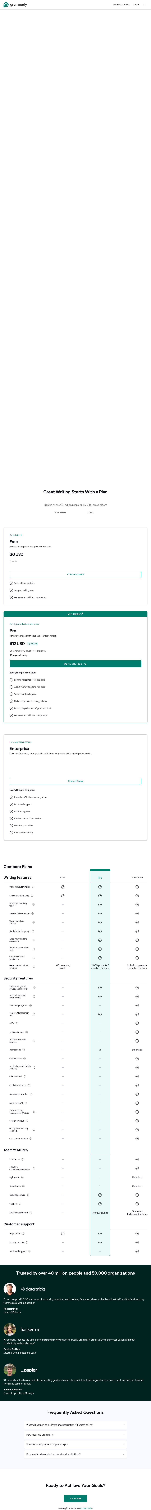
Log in (136, 4)
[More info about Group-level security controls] (34, 1129)
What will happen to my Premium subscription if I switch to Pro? (59, 1425)
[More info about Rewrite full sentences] (32, 913)
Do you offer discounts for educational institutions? (53, 1454)
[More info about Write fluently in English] (33, 922)
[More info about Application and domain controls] (34, 1067)
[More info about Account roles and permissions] (34, 996)
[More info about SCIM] (17, 1023)
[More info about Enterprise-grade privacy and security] (34, 987)
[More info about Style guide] (22, 1177)
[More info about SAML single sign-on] (30, 1005)
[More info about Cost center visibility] (30, 1138)
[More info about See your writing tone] (32, 895)
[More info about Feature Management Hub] (34, 1014)
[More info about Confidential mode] (29, 1085)
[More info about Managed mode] (26, 1032)
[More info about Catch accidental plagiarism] (34, 958)
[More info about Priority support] (26, 1242)
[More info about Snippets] (20, 1203)
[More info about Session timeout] (26, 1120)
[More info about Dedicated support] (29, 1251)
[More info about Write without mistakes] (33, 886)
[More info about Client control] (24, 1076)
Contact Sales (86, 1508)
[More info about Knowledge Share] (28, 1195)
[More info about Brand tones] (23, 1186)
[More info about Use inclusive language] (33, 931)
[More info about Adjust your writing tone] (33, 904)
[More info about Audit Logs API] (25, 1103)
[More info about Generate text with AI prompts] (34, 966)
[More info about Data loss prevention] (31, 1094)
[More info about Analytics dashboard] (30, 1212)
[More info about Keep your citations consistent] (34, 940)
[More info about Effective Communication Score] (34, 1168)
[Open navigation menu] (144, 5)
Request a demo (121, 4)
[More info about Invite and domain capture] (34, 1041)
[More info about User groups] (23, 1049)
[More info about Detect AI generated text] (34, 949)
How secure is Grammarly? (40, 1434)
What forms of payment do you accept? (47, 1444)
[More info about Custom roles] (24, 1058)
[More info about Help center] (23, 1233)
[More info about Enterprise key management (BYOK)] (34, 1112)
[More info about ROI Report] (22, 1159)
